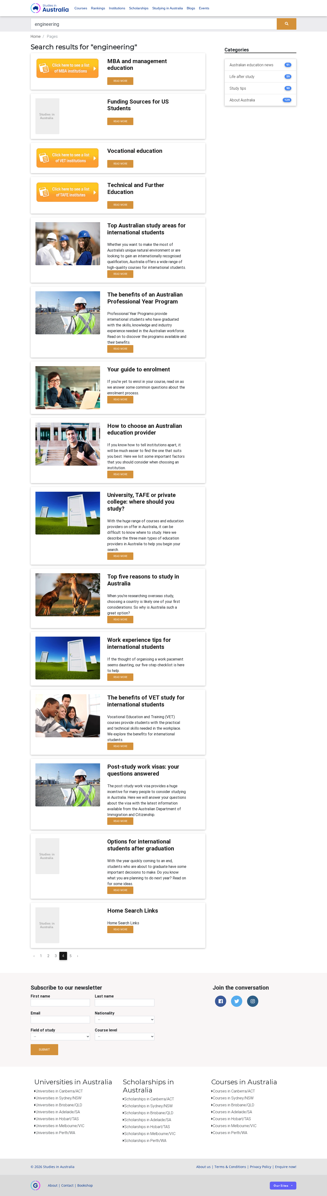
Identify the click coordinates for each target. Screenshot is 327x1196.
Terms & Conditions (230, 1166)
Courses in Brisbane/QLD (233, 1104)
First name (40, 996)
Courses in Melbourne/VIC (234, 1125)
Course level (106, 1030)
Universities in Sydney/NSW (58, 1098)
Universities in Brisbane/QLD (59, 1104)
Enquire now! (285, 1166)
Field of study (43, 1030)
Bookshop (85, 1185)
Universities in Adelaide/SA (58, 1111)
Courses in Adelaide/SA (232, 1111)
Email (35, 1013)
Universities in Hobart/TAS (57, 1118)
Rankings (98, 8)
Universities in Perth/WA (55, 1132)
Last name (104, 996)
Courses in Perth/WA (230, 1132)
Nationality (104, 1013)
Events (204, 8)
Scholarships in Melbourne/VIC (149, 1133)
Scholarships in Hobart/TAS (147, 1126)
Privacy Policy (260, 1166)
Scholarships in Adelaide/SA (147, 1119)
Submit (44, 1049)
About (52, 1185)
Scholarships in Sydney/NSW (148, 1105)
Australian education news (251, 64)
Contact (67, 1185)
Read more (120, 81)
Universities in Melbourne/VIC (60, 1125)
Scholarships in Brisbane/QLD (148, 1112)
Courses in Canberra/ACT (234, 1091)
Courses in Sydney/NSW (233, 1098)
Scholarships (138, 8)
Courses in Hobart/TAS (232, 1118)
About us (203, 1166)
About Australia (242, 100)
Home (36, 36)
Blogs (191, 8)
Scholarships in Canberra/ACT (149, 1099)
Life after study (242, 76)
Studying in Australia (167, 8)
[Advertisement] (260, 140)
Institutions (117, 8)
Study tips (238, 88)
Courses (80, 8)
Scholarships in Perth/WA (145, 1140)
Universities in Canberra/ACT (59, 1091)
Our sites (281, 1186)
